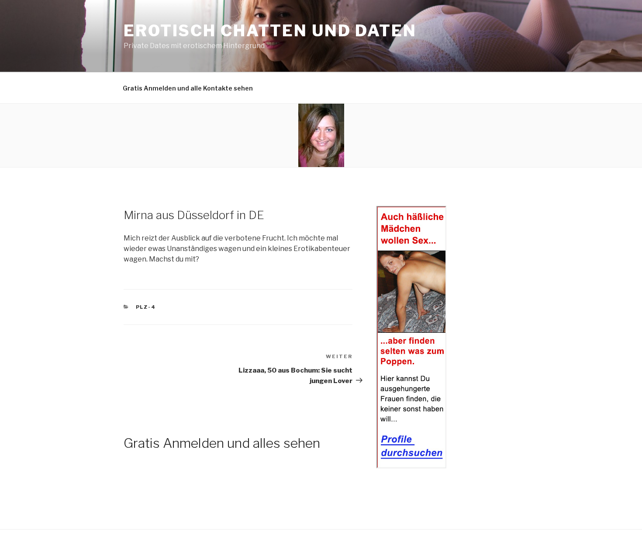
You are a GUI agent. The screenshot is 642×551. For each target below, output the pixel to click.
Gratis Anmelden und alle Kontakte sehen (188, 88)
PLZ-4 (146, 307)
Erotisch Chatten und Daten (270, 30)
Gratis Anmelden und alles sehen (222, 443)
